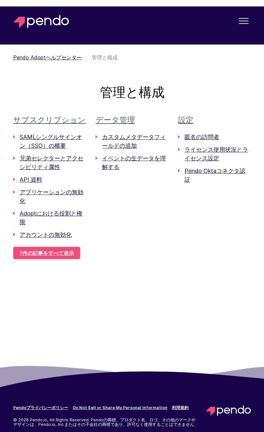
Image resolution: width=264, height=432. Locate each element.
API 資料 (31, 179)
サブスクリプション (49, 120)
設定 (185, 120)
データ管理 (115, 120)
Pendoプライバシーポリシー (40, 408)
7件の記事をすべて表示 (46, 253)
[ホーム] (41, 21)
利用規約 (180, 408)
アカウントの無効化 (46, 234)
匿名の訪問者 (201, 137)
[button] (243, 21)
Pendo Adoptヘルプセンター (47, 57)
